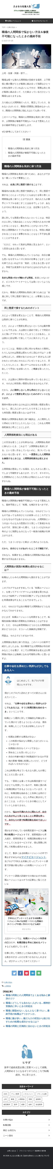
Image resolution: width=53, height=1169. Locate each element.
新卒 (15, 1104)
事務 (12, 1099)
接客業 (38, 1099)
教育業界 (7, 1104)
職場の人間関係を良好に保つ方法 (23, 148)
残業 (23, 1104)
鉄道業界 (39, 1104)
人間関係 (7, 986)
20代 (5, 1094)
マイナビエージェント (33, 857)
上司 (5, 1099)
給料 (30, 1104)
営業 (30, 1099)
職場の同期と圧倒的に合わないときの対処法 (28, 1026)
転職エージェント (14, 21)
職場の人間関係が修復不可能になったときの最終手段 (27, 154)
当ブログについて (41, 21)
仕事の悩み (8, 982)
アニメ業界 (15, 1094)
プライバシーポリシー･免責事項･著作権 (32, 1151)
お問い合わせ (11, 1151)
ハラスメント (28, 1094)
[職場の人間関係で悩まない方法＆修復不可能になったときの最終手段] (32, 973)
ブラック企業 (42, 1094)
